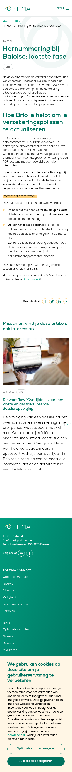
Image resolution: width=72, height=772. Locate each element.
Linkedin (21, 553)
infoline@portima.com (19, 540)
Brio (6, 623)
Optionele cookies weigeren (36, 748)
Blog (18, 21)
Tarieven (9, 611)
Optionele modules (16, 629)
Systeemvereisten (15, 604)
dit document (31, 279)
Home (7, 21)
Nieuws (8, 584)
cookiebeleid (16, 735)
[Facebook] (45, 301)
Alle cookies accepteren (36, 761)
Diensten (9, 590)
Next (67, 425)
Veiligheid (9, 597)
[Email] (66, 301)
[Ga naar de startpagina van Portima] (16, 8)
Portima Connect (17, 570)
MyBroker (10, 650)
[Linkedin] (59, 301)
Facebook (29, 553)
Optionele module (15, 577)
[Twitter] (52, 301)
